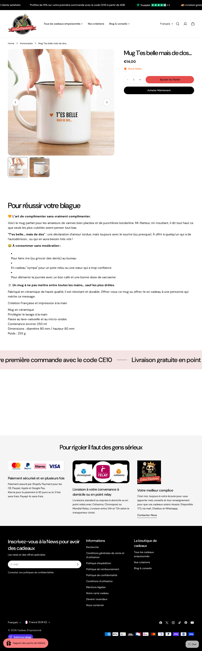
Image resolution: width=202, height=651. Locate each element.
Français (165, 23)
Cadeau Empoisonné (29, 630)
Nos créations (142, 562)
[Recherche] (178, 24)
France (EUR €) (38, 622)
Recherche (92, 547)
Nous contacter (95, 605)
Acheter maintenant (159, 90)
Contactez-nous (147, 515)
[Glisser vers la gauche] (15, 102)
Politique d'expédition (98, 563)
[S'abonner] (77, 564)
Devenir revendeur (96, 599)
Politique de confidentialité (101, 575)
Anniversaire (26, 43)
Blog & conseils (143, 568)
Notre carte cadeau (97, 593)
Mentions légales (96, 587)
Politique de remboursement (102, 569)
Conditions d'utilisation (99, 581)
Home (11, 43)
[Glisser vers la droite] (107, 102)
